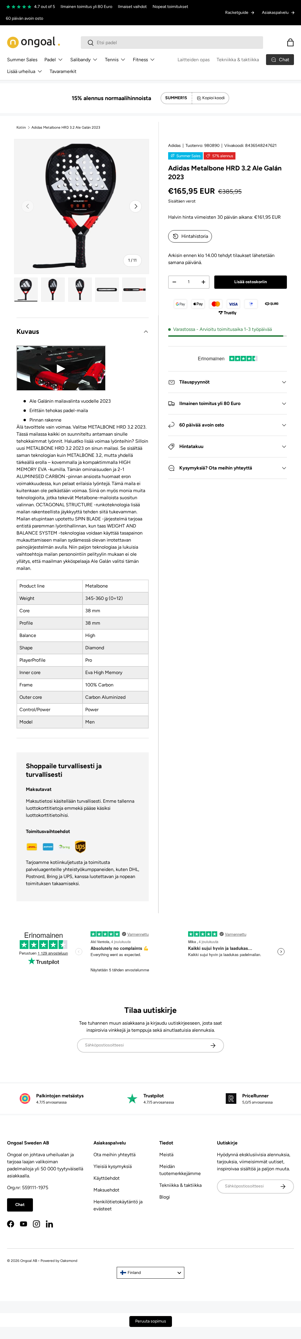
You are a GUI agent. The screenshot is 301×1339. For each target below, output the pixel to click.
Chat (20, 1204)
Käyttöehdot (106, 1178)
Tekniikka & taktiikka (238, 59)
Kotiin (21, 127)
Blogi (164, 1197)
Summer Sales (22, 59)
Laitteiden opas (194, 59)
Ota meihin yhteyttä (114, 1154)
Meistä (166, 1154)
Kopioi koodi (213, 97)
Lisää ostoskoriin (250, 281)
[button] (290, 42)
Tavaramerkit (63, 71)
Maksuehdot (106, 1190)
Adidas (174, 145)
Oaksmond (68, 1261)
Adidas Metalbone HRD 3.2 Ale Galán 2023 (65, 127)
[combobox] (172, 42)
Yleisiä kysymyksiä (112, 1166)
